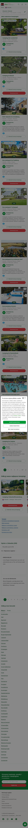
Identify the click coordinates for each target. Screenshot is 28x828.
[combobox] (23, 398)
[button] (14, 429)
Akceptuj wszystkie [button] (14, 422)
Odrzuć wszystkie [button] (14, 426)
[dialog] (14, 414)
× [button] (24, 398)
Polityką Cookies (17, 415)
